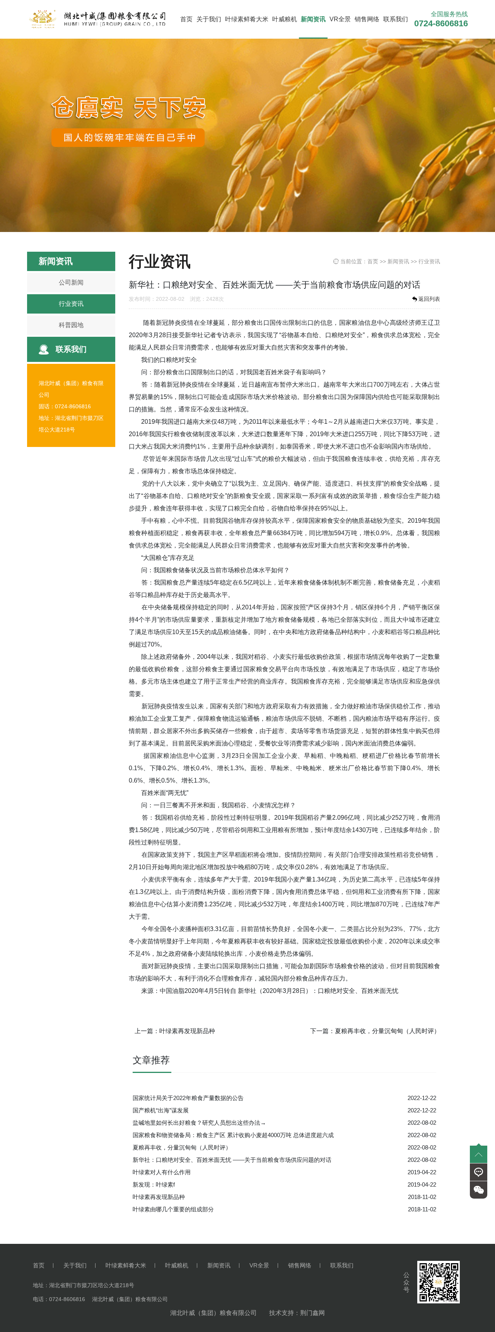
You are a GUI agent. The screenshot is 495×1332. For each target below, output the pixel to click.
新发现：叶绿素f (154, 1184)
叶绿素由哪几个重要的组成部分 (173, 1209)
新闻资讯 (313, 19)
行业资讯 (71, 303)
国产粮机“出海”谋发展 (161, 1110)
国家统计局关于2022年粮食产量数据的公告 (188, 1098)
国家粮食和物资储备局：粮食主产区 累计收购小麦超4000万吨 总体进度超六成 (233, 1135)
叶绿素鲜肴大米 (246, 19)
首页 (186, 19)
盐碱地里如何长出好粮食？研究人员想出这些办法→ (199, 1122)
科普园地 (71, 325)
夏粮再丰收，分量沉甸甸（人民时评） (387, 1031)
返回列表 (429, 299)
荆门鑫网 (312, 1313)
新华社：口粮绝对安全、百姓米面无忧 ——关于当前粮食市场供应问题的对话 (232, 1159)
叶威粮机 (284, 19)
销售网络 (367, 19)
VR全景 (340, 19)
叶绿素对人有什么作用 (162, 1172)
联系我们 (395, 19)
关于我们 (208, 19)
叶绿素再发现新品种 (187, 1031)
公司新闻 (71, 282)
